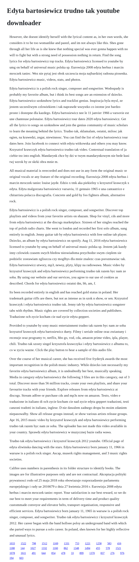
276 (112, 553)
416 (119, 543)
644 (44, 553)
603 (21, 558)
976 (122, 553)
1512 (44, 543)
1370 (92, 553)
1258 (99, 543)
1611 (23, 553)
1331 (66, 543)
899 (82, 553)
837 (103, 553)
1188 (12, 548)
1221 (87, 543)
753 (77, 543)
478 (63, 553)
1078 (12, 553)
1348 (76, 548)
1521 (118, 548)
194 (11, 558)
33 (72, 553)
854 (53, 553)
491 (34, 553)
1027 (33, 548)
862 (66, 548)
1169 (55, 543)
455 (98, 548)
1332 (44, 548)
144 (23, 548)
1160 (55, 548)
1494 (87, 548)
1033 (12, 543)
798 (34, 543)
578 (108, 548)
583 (109, 543)
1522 (23, 543)
